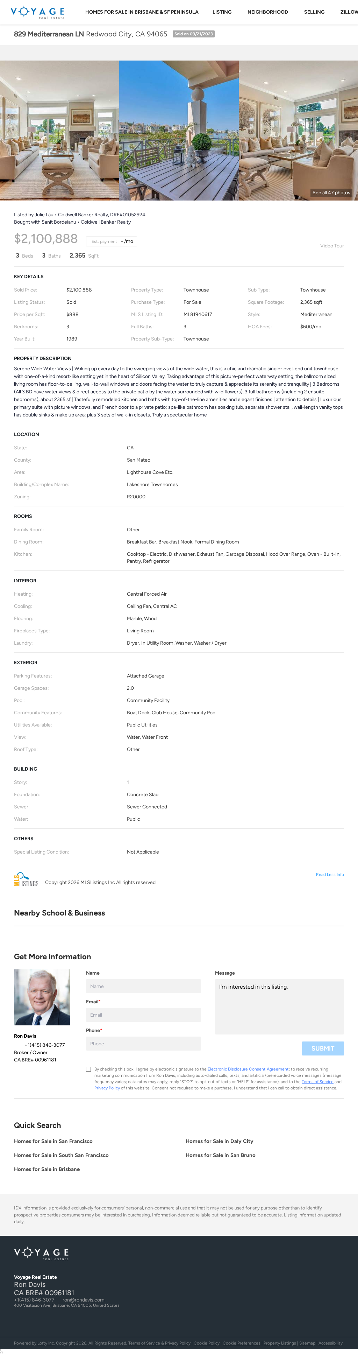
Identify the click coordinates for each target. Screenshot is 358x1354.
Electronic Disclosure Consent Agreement (248, 1069)
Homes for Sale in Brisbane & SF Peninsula (142, 12)
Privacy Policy (107, 1088)
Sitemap (307, 1343)
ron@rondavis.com (84, 1300)
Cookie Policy (207, 1343)
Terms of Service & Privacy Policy (159, 1343)
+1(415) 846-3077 (34, 1300)
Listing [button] (222, 12)
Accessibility (330, 1343)
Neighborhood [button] (268, 12)
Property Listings (280, 1343)
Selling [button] (314, 12)
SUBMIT (323, 1048)
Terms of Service (318, 1081)
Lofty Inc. (46, 1343)
